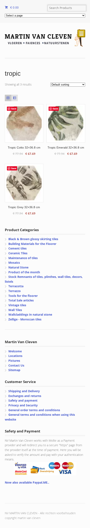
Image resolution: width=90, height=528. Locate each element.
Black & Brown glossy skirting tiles (33, 239)
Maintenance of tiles (23, 258)
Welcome (15, 351)
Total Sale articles (21, 300)
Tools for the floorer (23, 296)
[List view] (14, 98)
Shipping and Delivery (24, 391)
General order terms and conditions (34, 410)
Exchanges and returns (24, 396)
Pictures (14, 361)
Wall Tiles (15, 310)
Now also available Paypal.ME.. (27, 482)
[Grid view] (8, 98)
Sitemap (14, 370)
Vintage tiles (17, 305)
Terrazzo (14, 291)
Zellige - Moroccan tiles (24, 319)
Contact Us (16, 365)
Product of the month (24, 272)
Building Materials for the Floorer (32, 244)
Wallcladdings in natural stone (30, 314)
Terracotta (15, 286)
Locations (15, 356)
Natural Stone (18, 267)
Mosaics (14, 263)
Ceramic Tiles (17, 253)
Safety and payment (22, 400)
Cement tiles (17, 248)
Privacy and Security (23, 405)
